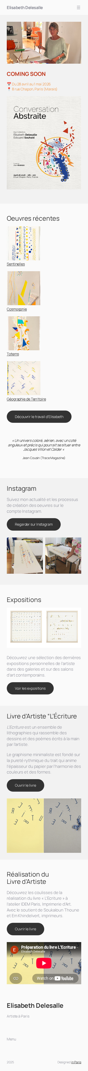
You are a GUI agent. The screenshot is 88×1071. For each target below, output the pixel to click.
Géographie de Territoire (26, 398)
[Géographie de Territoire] (24, 378)
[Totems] (24, 334)
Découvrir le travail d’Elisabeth (39, 416)
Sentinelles (16, 263)
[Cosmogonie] (24, 289)
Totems (13, 353)
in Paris (76, 1062)
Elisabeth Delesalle (25, 7)
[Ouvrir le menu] (78, 7)
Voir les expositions (30, 688)
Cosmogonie (17, 309)
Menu (11, 1039)
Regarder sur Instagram (34, 524)
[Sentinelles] (24, 244)
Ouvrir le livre (25, 785)
